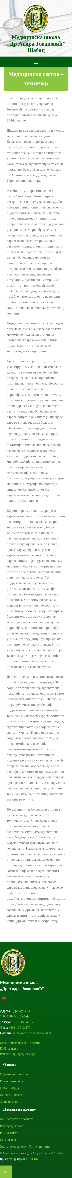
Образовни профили (14, 1074)
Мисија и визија (11, 1095)
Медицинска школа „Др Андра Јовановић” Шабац (33, 1153)
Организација (9, 1088)
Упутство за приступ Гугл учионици (25, 1146)
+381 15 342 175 (24, 1022)
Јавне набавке (9, 1101)
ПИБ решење (9, 1048)
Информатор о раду (13, 1081)
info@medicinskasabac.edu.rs (32, 1033)
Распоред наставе (12, 1126)
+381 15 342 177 (19, 1027)
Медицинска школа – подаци (20, 1043)
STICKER (34, 1158)
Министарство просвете (16, 1119)
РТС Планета (9, 1133)
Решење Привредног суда (17, 1054)
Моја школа (8, 1139)
